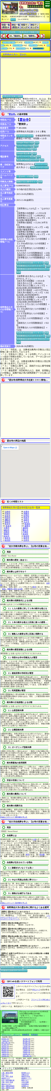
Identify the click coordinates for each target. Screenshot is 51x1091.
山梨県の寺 (26, 1046)
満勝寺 (26, 514)
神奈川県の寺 (5, 1043)
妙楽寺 (7, 516)
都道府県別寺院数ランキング (30, 262)
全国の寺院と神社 (9, 42)
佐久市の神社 (17, 45)
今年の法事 (25, 1082)
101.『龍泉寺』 (15, 36)
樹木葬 (42, 854)
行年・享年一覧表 (7, 1076)
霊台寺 (12, 114)
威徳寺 (6, 530)
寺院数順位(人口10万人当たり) (30, 266)
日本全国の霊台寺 (24, 136)
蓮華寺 (27, 526)
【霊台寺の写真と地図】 (13, 96)
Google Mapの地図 (25, 142)
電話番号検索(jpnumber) (27, 160)
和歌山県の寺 (27, 1056)
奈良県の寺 (5, 1056)
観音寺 (7, 538)
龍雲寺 (7, 524)
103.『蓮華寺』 (30, 36)
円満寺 (25, 532)
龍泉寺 (8, 526)
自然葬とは (25, 1086)
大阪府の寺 (5, 1054)
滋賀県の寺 (5, 1052)
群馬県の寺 (5, 1039)
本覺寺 (26, 512)
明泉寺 (26, 518)
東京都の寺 (26, 1041)
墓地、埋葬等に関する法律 (12, 589)
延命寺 (6, 536)
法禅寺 (7, 512)
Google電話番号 (24, 153)
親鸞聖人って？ (26, 1078)
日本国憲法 (25, 1084)
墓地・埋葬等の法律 (7, 1088)
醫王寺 (25, 530)
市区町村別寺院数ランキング (30, 332)
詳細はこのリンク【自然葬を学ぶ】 (14, 903)
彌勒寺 (7, 520)
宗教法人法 (25, 1074)
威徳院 (25, 528)
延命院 (25, 534)
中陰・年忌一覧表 (7, 1082)
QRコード (36, 990)
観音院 (26, 536)
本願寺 (7, 514)
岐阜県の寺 (5, 1048)
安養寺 (6, 528)
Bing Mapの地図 (24, 149)
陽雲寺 (7, 522)
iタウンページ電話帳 (26, 156)
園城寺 (6, 534)
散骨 (34, 587)
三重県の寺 (26, 1050)
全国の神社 (29, 42)
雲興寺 (6, 532)
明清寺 (7, 518)
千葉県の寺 (5, 1041)
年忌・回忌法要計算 (7, 1080)
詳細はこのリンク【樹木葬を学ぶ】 (14, 817)
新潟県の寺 (26, 1043)
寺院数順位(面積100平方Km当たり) (33, 269)
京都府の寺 (26, 1052)
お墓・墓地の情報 (7, 1073)
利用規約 (34, 1035)
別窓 (37, 142)
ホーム (13, 19)
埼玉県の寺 (26, 1039)
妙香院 (26, 516)
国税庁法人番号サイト (26, 181)
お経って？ (5, 1074)
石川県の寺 (26, 1044)
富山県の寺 (5, 1044)
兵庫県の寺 (26, 1054)
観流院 (7, 540)
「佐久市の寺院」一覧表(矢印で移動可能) (20, 32)
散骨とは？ (25, 1080)
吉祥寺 (26, 540)
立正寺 (26, 522)
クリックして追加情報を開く (15, 1068)
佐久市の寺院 (20, 48)
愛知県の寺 (5, 1050)
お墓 (34, 839)
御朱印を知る (25, 1076)
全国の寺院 (33, 45)
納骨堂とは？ (5, 1078)
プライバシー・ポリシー (11, 1035)
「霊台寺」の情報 (24, 176)
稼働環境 (25, 1035)
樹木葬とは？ (25, 1073)
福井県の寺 (5, 1046)
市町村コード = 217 (39, 167)
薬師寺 (26, 520)
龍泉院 (27, 524)
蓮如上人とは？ (6, 1084)
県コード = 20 (41, 164)
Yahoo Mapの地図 (24, 145)
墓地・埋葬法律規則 (7, 1086)
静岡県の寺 (26, 1048)
